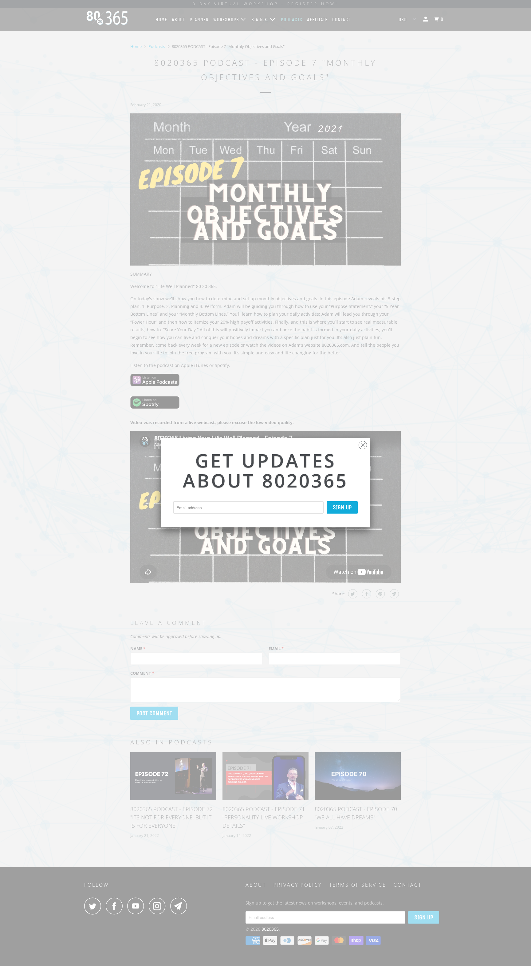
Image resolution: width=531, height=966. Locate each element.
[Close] (363, 443)
